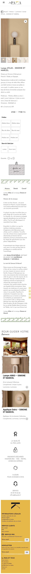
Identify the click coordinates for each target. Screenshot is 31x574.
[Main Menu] (4, 3)
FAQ (3, 529)
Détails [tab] (16, 188)
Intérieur (11, 11)
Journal (3, 568)
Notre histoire (5, 560)
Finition (4, 117)
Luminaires (18, 11)
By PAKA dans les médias (8, 565)
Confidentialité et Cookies (8, 519)
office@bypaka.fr (15, 495)
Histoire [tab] (7, 188)
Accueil (5, 11)
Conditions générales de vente (9, 516)
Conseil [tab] (24, 188)
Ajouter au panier (16, 170)
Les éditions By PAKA (7, 563)
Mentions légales (6, 517)
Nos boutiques (5, 561)
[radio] (5, 123)
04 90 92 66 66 (15, 493)
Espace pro (4, 567)
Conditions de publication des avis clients (11, 521)
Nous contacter (5, 531)
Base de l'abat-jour (7, 143)
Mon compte (5, 527)
